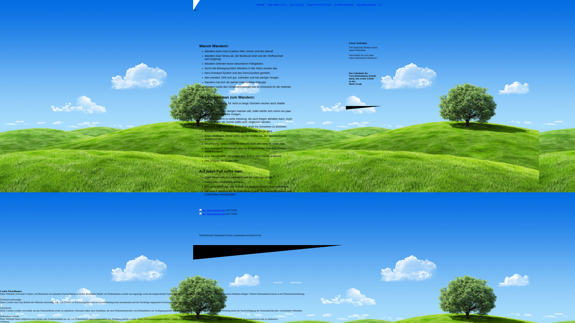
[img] (287, 24)
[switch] (1, 297)
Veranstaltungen (319, 5)
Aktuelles (297, 5)
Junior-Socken (344, 5)
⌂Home (260, 5)
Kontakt (278, 283)
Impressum (295, 283)
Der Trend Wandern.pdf (213, 210)
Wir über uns (276, 5)
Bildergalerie (366, 5)
